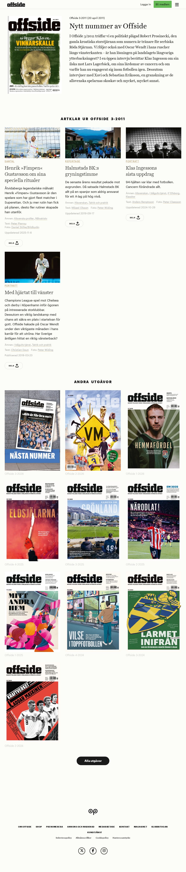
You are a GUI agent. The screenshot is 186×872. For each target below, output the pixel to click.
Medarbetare (107, 827)
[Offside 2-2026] (93, 430)
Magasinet (140, 827)
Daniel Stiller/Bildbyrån (25, 227)
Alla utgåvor (93, 760)
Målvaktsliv (41, 218)
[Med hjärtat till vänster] (32, 267)
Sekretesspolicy (64, 838)
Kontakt (124, 827)
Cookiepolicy (102, 838)
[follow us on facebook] (93, 850)
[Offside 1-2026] (153, 430)
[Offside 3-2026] (32, 430)
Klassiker (130, 196)
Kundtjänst (94, 832)
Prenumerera (54, 827)
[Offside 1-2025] (32, 612)
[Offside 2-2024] (32, 702)
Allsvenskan (80, 202)
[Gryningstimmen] (93, 142)
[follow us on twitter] (81, 850)
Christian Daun (20, 349)
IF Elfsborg (173, 193)
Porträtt (132, 161)
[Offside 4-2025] (32, 521)
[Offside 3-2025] (93, 521)
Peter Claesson (172, 201)
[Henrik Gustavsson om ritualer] (32, 142)
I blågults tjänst (157, 193)
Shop (39, 827)
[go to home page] (16, 4)
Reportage (72, 161)
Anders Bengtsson (143, 201)
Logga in (145, 4)
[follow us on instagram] (104, 850)
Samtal (10, 161)
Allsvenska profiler (24, 218)
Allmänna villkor (83, 838)
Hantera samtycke (121, 838)
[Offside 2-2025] (153, 521)
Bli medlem (162, 4)
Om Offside (24, 827)
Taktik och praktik (98, 202)
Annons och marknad (80, 827)
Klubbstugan (159, 827)
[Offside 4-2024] (93, 612)
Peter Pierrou (18, 223)
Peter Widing (105, 207)
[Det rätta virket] (153, 142)
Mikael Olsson (80, 207)
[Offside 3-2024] (153, 612)
